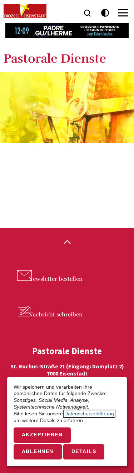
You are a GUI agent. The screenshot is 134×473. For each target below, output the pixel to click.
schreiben (55, 314)
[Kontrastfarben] (105, 13)
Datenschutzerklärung (89, 413)
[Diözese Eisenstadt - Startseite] (25, 11)
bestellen (55, 279)
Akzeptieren (42, 434)
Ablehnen (38, 451)
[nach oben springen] (67, 242)
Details (83, 451)
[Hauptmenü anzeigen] (123, 13)
